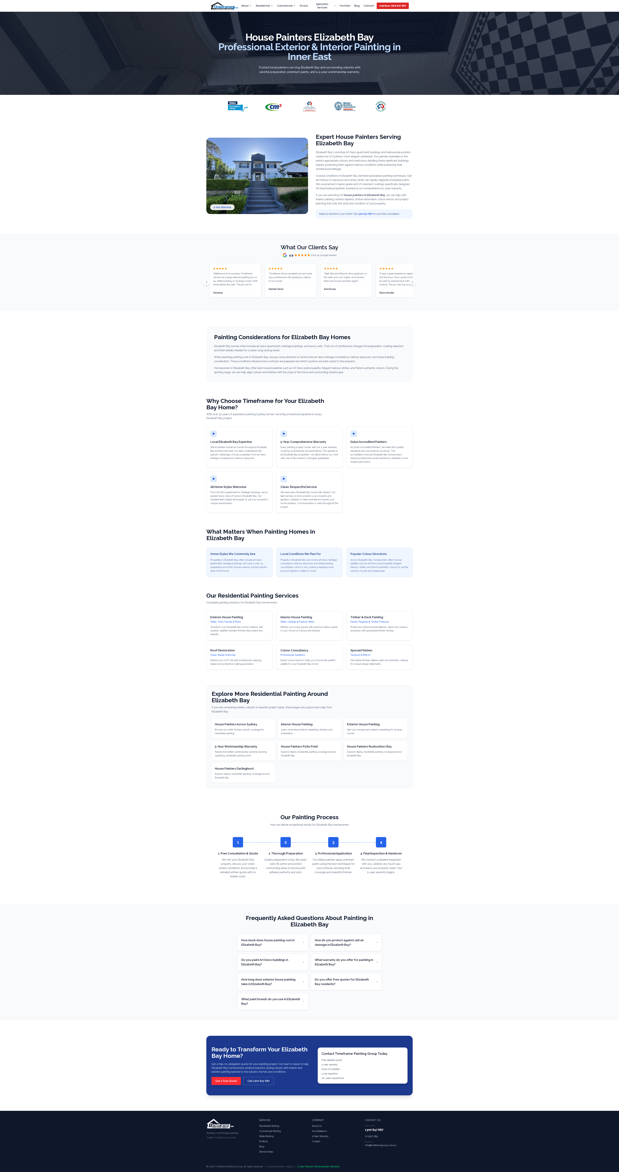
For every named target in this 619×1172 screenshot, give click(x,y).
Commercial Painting (270, 1131)
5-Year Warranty (320, 1136)
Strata (304, 5)
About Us (317, 1126)
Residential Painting (269, 1126)
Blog (357, 5)
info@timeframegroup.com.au (380, 1145)
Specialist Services (322, 5)
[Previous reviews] (207, 282)
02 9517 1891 (371, 1136)
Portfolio (345, 5)
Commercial (285, 5)
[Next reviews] (412, 282)
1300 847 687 (365, 214)
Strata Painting (266, 1136)
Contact (369, 5)
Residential (263, 5)
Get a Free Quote (226, 1080)
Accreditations (319, 1131)
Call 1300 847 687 (258, 1080)
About (245, 5)
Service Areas (266, 1151)
